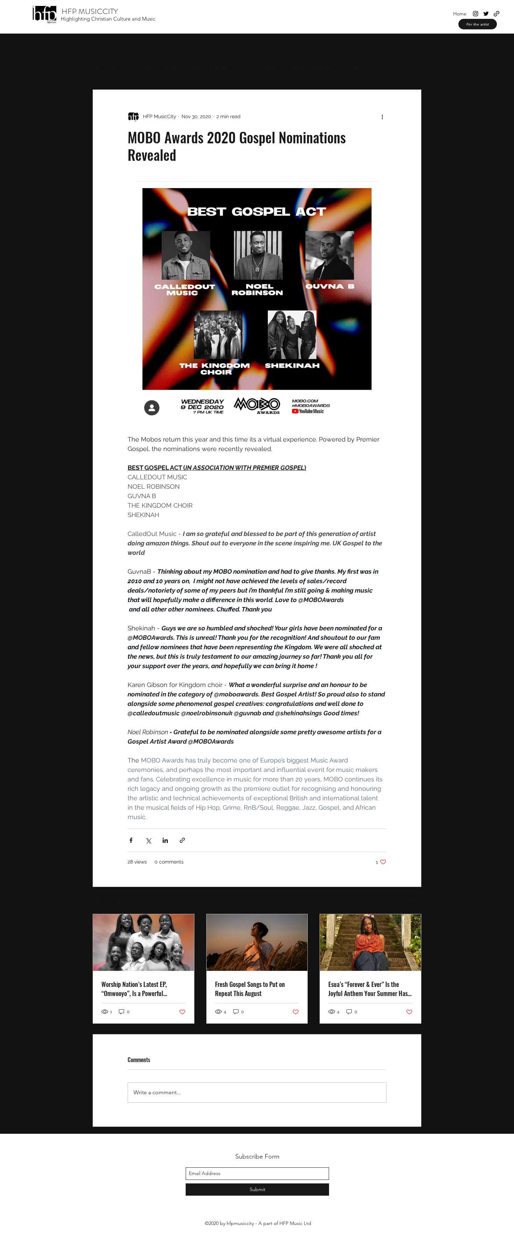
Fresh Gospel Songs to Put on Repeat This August (250, 989)
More (352, 68)
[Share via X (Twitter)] (148, 840)
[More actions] (382, 116)
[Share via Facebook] (131, 840)
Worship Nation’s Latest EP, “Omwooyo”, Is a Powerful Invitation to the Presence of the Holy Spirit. (140, 989)
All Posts (104, 68)
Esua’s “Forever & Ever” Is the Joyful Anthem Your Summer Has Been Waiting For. (368, 989)
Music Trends (312, 68)
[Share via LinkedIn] (165, 840)
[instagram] (475, 13)
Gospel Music (261, 68)
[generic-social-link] (496, 13)
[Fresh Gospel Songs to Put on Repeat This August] (257, 942)
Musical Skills (209, 68)
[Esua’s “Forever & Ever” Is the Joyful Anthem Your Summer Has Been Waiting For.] (370, 942)
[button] (412, 68)
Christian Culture (153, 68)
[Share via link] (182, 840)
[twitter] (486, 13)
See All (413, 901)
